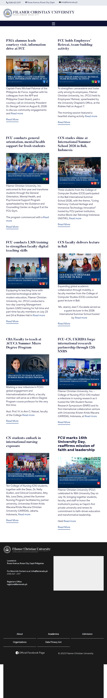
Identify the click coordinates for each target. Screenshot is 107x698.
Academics (53, 634)
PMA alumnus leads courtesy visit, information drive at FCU (26, 45)
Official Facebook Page (32, 653)
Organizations (19, 642)
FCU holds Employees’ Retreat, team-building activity (75, 45)
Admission (87, 634)
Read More (12, 120)
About (20, 634)
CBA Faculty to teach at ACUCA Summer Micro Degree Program (23, 343)
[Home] (40, 13)
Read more (17, 114)
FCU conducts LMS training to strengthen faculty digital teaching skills (27, 246)
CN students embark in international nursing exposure (23, 442)
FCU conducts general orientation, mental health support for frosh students (25, 142)
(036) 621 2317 (14, 3)
